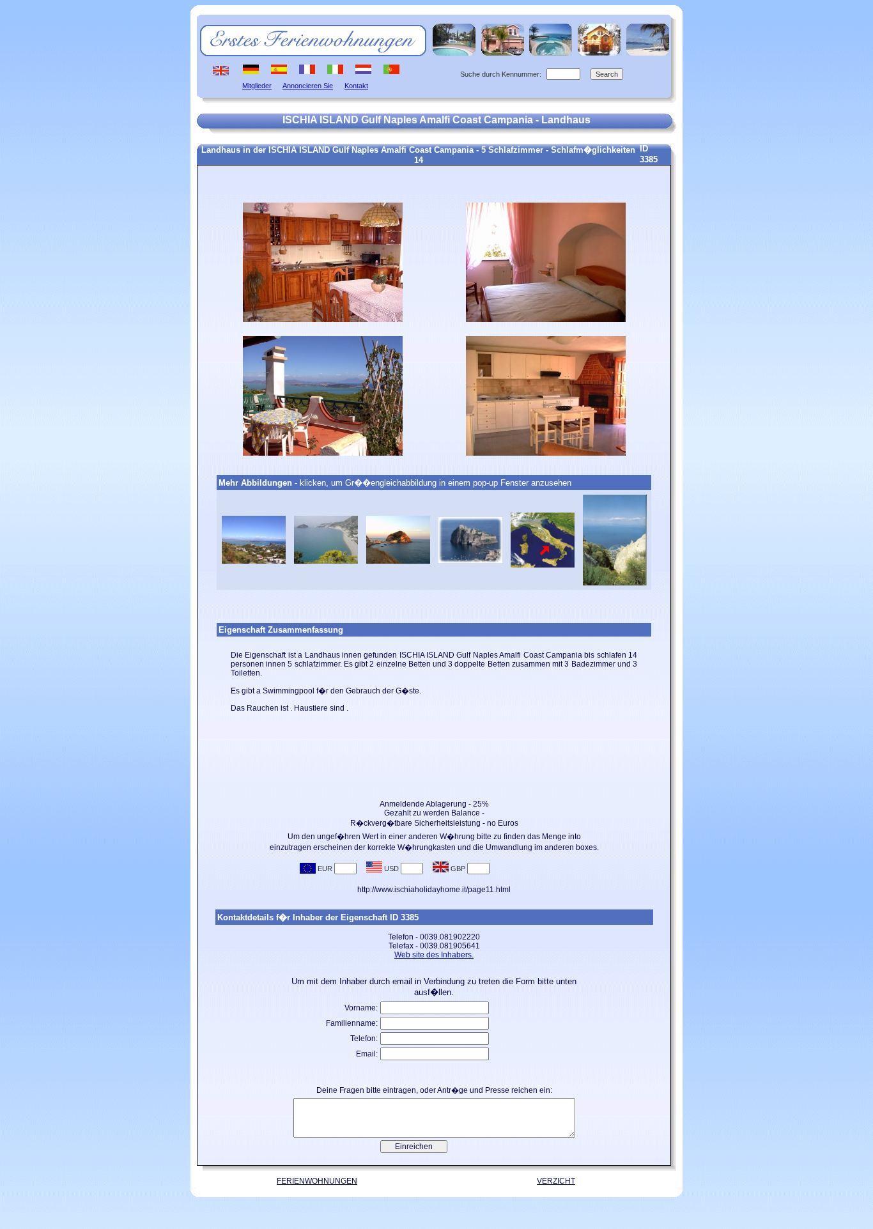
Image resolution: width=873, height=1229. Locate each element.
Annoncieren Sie (307, 85)
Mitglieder (257, 85)
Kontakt (356, 85)
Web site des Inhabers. (434, 954)
